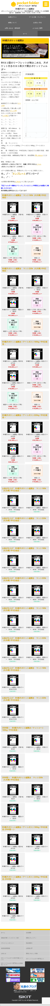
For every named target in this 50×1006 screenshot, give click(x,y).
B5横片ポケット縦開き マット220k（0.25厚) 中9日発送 (24, 269)
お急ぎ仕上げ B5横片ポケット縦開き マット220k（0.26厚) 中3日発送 (24, 639)
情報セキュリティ (31, 938)
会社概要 (28, 932)
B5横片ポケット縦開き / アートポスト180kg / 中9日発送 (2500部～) (24, 828)
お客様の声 (29, 948)
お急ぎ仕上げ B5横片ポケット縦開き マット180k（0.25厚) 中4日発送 (24, 549)
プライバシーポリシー (7, 943)
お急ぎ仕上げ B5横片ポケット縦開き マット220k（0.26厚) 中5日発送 (24, 519)
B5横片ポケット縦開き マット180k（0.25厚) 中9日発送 (24, 196)
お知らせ (3, 953)
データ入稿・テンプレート (37, 17)
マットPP (13, 111)
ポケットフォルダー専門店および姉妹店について (12, 964)
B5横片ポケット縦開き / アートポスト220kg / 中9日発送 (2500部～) (24, 877)
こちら (39, 164)
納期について (12, 22)
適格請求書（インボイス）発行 (10, 938)
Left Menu (46, 4)
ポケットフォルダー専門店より (35, 959)
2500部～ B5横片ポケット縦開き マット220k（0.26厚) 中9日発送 (22, 778)
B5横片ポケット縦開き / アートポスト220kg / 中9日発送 (24, 416)
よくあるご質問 (37, 28)
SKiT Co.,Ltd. (22, 1000)
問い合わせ (39, 155)
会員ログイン (12, 17)
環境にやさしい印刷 (32, 953)
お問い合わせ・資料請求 (12, 28)
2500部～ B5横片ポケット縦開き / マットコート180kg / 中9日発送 (23, 728)
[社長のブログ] (25, 989)
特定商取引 (29, 943)
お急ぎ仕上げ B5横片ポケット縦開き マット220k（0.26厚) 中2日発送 (24, 698)
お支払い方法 (37, 22)
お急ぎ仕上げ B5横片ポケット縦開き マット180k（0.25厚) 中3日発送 (24, 609)
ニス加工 (6, 115)
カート (25, 34)
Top (48, 1004)
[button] (12, 207)
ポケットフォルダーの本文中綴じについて (12, 958)
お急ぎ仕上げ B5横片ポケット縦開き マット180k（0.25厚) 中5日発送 (24, 489)
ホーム (3, 932)
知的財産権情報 (5, 948)
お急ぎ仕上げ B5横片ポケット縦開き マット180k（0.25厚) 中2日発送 (24, 669)
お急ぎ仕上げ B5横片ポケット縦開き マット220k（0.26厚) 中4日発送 (24, 579)
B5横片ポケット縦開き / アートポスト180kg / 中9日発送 (24, 342)
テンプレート (19, 173)
